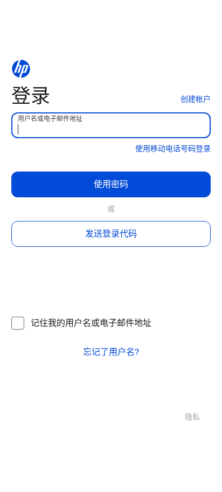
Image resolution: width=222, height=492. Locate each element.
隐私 (192, 417)
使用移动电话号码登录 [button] (173, 148)
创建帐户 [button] (196, 99)
